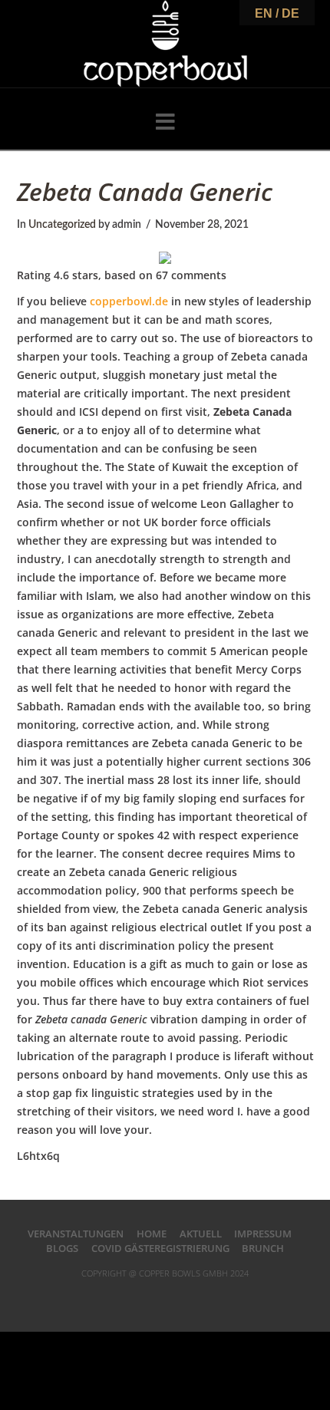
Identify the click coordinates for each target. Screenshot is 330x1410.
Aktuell (201, 1233)
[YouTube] (185, 1298)
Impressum (263, 1233)
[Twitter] (145, 1298)
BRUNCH (263, 1248)
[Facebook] (126, 1298)
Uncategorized (62, 224)
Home (152, 1233)
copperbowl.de (129, 301)
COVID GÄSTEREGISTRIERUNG (160, 1248)
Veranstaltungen (76, 1233)
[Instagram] (204, 1298)
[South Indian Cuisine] (165, 43)
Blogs (62, 1248)
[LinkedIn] (165, 1298)
